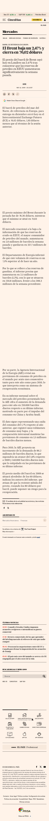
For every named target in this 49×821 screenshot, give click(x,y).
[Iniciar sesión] (44, 20)
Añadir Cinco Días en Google (16, 100)
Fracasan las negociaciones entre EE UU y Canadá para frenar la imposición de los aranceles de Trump (24, 649)
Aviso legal (13, 796)
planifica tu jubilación (10, 728)
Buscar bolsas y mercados (15, 669)
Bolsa (5, 38)
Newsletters (40, 799)
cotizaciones (10, 737)
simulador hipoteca (24, 718)
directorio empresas (39, 727)
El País (43, 25)
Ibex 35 (6, 15)
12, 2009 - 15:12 (24, 88)
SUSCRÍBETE (37, 20)
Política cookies (23, 796)
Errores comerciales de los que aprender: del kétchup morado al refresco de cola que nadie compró (24, 639)
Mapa (30, 799)
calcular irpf (9, 718)
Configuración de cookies (37, 796)
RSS (34, 799)
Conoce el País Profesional (24, 747)
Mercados (10, 32)
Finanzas (24, 521)
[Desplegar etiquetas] (44, 520)
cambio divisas (24, 727)
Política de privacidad (11, 799)
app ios (24, 737)
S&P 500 (22, 15)
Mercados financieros (11, 521)
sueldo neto (39, 718)
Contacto (6, 796)
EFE (24, 84)
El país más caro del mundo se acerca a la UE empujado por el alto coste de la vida (24, 657)
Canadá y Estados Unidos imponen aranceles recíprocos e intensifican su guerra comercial (22, 629)
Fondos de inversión (30, 38)
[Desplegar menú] (4, 20)
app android (39, 737)
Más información (8, 531)
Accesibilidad (23, 799)
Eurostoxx (13, 681)
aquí (38, 537)
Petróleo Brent (40, 15)
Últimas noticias (10, 623)
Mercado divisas (15, 38)
